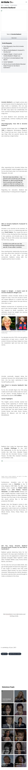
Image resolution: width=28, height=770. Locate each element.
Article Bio (8, 614)
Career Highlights (8, 62)
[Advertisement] (14, 87)
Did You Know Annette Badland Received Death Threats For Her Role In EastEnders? (14, 65)
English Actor (4, 653)
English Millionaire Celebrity (14, 653)
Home (2, 5)
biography (7, 5)
